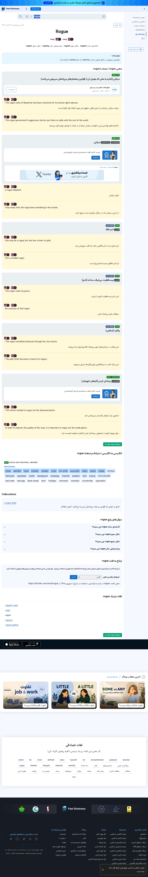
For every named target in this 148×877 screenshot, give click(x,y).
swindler (17, 470)
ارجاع (143, 38)
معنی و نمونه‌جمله (139, 17)
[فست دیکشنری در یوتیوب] (17, 839)
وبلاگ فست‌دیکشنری (79, 834)
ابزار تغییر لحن (101, 851)
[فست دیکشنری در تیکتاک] (11, 839)
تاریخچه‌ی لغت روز (140, 859)
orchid (20, 760)
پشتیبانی (63, 834)
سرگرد (79, 771)
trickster (35, 470)
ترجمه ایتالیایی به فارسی (118, 851)
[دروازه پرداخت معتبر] (129, 809)
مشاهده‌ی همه (112, 677)
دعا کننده (84, 765)
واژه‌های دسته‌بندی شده (78, 843)
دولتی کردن (22, 771)
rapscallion (101, 480)
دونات (34, 771)
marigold (46, 765)
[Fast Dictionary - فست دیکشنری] (10, 9)
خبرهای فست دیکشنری (78, 851)
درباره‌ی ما (62, 838)
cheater (44, 470)
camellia (71, 765)
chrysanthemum (97, 760)
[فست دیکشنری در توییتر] (30, 839)
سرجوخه (68, 771)
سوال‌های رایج (140, 34)
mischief (65, 475)
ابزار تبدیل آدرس (100, 855)
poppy (22, 765)
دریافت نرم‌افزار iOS (139, 847)
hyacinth (73, 760)
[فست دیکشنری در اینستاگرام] (36, 839)
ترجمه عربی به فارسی (119, 859)
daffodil (51, 760)
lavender (126, 760)
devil (43, 480)
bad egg (21, 480)
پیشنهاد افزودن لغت (59, 847)
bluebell (33, 765)
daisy (62, 760)
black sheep (33, 480)
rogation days (11, 605)
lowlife (32, 475)
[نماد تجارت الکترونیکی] (116, 809)
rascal (93, 470)
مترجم (143, 838)
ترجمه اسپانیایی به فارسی (117, 847)
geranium (113, 760)
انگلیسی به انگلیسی (138, 22)
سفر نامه (100, 771)
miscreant (63, 480)
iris (84, 760)
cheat (8, 470)
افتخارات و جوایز (80, 855)
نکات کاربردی (81, 847)
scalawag (54, 475)
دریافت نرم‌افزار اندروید (138, 843)
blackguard (42, 475)
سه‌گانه (127, 771)
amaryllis (59, 765)
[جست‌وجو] (20, 16)
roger (7, 610)
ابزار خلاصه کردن (100, 847)
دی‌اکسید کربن (123, 765)
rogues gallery (11, 624)
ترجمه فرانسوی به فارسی (118, 843)
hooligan (52, 480)
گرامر (84, 838)
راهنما (64, 843)
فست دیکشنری (16, 850)
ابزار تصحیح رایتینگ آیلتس (97, 859)
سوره (74, 776)
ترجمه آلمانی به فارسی (118, 838)
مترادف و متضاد (139, 26)
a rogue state (10, 502)
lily (30, 760)
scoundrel (74, 470)
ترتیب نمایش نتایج (134, 49)
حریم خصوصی (61, 851)
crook (53, 470)
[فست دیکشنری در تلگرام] (24, 839)
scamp (92, 475)
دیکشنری (143, 834)
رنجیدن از (46, 771)
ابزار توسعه (102, 843)
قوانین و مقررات (61, 855)
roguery (8, 619)
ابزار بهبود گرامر (101, 834)
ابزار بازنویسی (101, 838)
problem (76, 475)
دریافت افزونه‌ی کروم (139, 851)
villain (84, 470)
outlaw (101, 470)
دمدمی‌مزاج (107, 765)
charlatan (75, 480)
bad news (10, 480)
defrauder (10, 475)
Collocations (140, 30)
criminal (110, 470)
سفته (89, 771)
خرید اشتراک (142, 855)
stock (39, 760)
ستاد (57, 771)
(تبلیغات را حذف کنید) (106, 167)
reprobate (21, 475)
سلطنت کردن (114, 771)
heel (84, 475)
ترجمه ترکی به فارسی (119, 855)
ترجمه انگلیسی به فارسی (118, 834)
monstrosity (87, 480)
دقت (95, 765)
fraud (26, 470)
